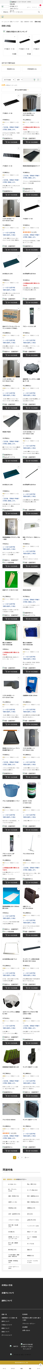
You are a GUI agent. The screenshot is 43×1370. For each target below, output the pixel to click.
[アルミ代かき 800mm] (11, 1126)
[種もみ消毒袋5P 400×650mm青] (31, 648)
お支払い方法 (7, 1285)
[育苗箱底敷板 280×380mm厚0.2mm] (11, 912)
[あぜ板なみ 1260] (11, 490)
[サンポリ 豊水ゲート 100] (31, 1073)
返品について (5, 1332)
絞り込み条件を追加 (21, 90)
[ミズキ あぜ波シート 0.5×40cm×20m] (11, 385)
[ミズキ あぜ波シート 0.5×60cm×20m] (31, 754)
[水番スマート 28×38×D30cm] (31, 912)
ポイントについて (7, 1335)
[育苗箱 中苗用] (11, 437)
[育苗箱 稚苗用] (31, 596)
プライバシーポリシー (28, 1323)
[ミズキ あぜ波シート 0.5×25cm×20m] (11, 701)
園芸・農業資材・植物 (27, 21)
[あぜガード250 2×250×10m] (31, 807)
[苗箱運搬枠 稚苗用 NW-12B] (11, 1073)
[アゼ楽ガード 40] (11, 119)
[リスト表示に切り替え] (38, 79)
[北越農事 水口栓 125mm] (31, 701)
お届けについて (8, 1292)
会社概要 (25, 1327)
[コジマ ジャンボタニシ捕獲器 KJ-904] (11, 1019)
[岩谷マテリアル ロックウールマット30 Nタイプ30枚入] (11, 332)
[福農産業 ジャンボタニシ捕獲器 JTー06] (31, 385)
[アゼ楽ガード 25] (11, 172)
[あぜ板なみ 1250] (11, 279)
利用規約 (25, 1314)
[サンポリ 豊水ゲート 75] (31, 1126)
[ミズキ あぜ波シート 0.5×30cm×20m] (31, 437)
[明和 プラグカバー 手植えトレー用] (31, 543)
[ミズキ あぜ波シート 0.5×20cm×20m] (31, 119)
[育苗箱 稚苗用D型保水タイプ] (31, 172)
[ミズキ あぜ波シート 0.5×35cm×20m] (11, 226)
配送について (5, 1328)
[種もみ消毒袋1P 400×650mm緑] (11, 648)
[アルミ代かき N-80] (31, 859)
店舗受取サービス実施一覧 (9, 1318)
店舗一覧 (4, 1314)
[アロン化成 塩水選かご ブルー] (11, 807)
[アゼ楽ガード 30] (31, 226)
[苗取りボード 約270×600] (11, 596)
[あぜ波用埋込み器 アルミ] (11, 965)
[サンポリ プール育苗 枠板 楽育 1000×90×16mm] (31, 965)
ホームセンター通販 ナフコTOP (10, 21)
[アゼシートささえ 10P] (31, 332)
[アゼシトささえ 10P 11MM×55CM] (11, 859)
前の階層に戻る (12, 1184)
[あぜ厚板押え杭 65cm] (31, 490)
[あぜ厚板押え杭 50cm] (31, 279)
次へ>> (27, 1157)
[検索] (39, 12)
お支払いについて (7, 1325)
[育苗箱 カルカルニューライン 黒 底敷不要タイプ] (11, 754)
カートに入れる (12, 142)
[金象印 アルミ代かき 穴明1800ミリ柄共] (31, 1019)
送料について (7, 1300)
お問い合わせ (26, 1330)
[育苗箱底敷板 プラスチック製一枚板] (11, 543)
